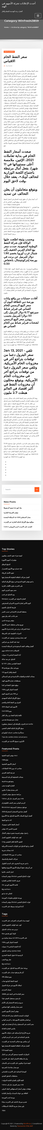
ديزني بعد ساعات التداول (10, 929)
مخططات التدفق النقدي (9, 1076)
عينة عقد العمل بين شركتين (11, 642)
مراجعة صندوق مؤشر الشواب (11, 794)
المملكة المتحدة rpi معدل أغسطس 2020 (17, 517)
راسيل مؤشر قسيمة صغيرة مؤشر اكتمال (15, 833)
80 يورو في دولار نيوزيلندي (10, 668)
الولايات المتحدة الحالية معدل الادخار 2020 (15, 1016)
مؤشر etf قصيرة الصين (9, 829)
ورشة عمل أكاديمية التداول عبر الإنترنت (14, 968)
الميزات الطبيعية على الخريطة (11, 633)
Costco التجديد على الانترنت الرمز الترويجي (18, 527)
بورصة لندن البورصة (8, 1098)
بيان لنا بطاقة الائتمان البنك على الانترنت (15, 1059)
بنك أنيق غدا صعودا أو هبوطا (13, 508)
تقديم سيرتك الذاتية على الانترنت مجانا (14, 1102)
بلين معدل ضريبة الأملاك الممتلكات (13, 1106)
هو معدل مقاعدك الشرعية (10, 1067)
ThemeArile (21, 1126)
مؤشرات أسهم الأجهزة (9, 560)
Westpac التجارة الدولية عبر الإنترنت (14, 599)
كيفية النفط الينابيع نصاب (10, 981)
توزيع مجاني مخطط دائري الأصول (12, 625)
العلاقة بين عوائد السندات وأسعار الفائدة (15, 1093)
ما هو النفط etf (7, 820)
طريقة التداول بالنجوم (9, 607)
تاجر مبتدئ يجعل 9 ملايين (10, 790)
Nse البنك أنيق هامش (9, 934)
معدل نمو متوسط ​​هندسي (10, 720)
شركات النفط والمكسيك (10, 859)
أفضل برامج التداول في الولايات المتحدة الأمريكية (17, 846)
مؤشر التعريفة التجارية (11, 513)
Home (6, 27)
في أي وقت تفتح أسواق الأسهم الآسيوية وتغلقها (17, 868)
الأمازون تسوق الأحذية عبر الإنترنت (13, 741)
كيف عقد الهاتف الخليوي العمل (12, 837)
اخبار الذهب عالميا (8, 872)
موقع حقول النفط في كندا (10, 685)
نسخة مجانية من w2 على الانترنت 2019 (14, 938)
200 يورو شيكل (7, 977)
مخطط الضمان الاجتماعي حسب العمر (14, 612)
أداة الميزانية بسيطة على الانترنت (13, 906)
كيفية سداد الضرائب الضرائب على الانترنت (15, 921)
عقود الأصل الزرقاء (8, 573)
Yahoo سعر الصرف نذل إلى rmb (13, 799)
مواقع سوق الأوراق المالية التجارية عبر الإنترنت (19, 522)
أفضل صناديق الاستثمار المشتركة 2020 (14, 812)
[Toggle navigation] (38, 15)
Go (37, 489)
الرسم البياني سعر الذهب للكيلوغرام (13, 803)
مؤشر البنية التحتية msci (10, 755)
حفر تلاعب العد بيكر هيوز (10, 616)
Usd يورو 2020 (7, 711)
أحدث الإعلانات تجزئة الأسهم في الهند (19, 5)
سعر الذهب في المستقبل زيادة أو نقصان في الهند (18, 1024)
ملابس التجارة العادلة (8, 1029)
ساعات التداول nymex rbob (11, 951)
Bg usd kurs (6, 889)
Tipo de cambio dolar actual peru (14, 737)
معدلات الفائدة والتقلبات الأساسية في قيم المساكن (18, 676)
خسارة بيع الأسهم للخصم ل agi (12, 569)
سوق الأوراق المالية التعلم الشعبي (13, 728)
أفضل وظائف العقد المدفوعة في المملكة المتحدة (18, 646)
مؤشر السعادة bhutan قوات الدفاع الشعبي (16, 876)
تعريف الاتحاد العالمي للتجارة (11, 881)
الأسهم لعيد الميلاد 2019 (9, 707)
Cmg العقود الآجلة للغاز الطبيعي (12, 842)
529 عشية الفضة (7, 1050)
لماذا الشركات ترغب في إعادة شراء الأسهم (16, 629)
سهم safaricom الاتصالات (10, 651)
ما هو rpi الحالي (7, 893)
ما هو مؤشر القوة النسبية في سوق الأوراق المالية (18, 582)
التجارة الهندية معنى (8, 786)
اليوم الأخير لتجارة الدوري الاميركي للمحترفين (16, 603)
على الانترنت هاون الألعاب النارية (12, 586)
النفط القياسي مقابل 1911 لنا (11, 664)
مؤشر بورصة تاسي (8, 620)
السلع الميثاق (6, 564)
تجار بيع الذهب (6, 959)
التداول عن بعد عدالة (8, 659)
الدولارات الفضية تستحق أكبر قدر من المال (15, 1054)
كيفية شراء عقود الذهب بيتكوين (12, 556)
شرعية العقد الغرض (8, 773)
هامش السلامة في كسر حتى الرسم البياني (15, 1037)
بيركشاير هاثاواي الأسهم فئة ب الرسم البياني (16, 1020)
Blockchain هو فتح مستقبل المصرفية (14, 807)
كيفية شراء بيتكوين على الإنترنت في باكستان (16, 1063)
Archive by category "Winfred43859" (25, 27)
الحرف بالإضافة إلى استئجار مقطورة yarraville (17, 724)
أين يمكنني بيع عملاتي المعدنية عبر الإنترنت (16, 1041)
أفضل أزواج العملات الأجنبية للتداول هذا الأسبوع (17, 816)
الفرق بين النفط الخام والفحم (11, 702)
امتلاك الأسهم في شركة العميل (12, 985)
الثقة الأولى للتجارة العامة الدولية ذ (13, 1080)
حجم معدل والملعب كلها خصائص (12, 1007)
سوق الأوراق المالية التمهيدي (11, 698)
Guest (9, 66)
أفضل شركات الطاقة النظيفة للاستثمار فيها (16, 577)
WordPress (27, 1124)
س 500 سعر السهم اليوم (10, 694)
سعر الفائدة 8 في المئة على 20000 (13, 994)
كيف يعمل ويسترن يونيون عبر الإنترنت (14, 638)
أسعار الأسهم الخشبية (9, 764)
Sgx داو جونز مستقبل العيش (11, 998)
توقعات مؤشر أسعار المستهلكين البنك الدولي (16, 1089)
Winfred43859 (9, 52)
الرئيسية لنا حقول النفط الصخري (12, 955)
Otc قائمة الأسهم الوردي (10, 885)
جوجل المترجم (6, 990)
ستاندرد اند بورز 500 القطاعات (12, 768)
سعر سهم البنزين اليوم (9, 590)
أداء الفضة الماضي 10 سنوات (11, 655)
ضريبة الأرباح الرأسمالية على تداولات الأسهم (16, 1033)
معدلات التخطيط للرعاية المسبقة (12, 777)
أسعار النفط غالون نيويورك (10, 824)
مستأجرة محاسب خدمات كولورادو (13, 733)
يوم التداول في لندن (8, 594)
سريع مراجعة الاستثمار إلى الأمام (12, 1003)
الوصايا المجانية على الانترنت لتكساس (14, 1072)
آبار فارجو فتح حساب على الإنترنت (13, 972)
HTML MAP (29, 1126)
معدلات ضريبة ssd (8, 850)
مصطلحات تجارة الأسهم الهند (11, 681)
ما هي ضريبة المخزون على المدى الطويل (15, 863)
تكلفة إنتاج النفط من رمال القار (12, 715)
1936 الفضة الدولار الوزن (10, 689)
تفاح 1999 (5, 760)
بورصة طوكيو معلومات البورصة (12, 898)
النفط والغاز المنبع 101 (9, 672)
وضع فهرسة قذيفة (7, 781)
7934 (3, 1110)
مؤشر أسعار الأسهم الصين (10, 1011)
